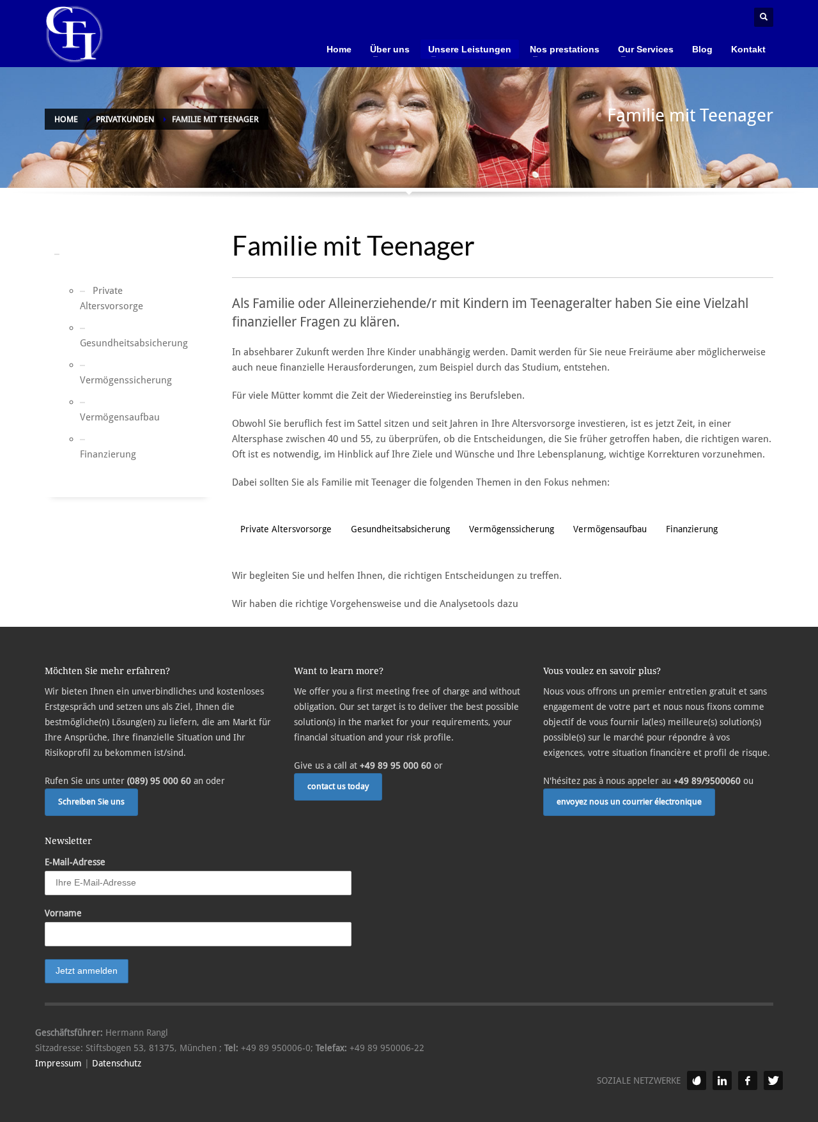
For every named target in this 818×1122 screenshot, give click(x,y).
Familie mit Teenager (84, 261)
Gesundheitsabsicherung (104, 343)
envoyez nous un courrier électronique (629, 801)
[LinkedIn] (722, 1080)
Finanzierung (104, 454)
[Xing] (696, 1080)
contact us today (338, 786)
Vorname (63, 913)
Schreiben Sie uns (91, 801)
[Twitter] (773, 1080)
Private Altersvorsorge (104, 298)
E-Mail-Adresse (75, 862)
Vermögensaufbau (104, 417)
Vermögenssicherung (104, 380)
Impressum (58, 1063)
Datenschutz (116, 1063)
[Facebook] (747, 1080)
